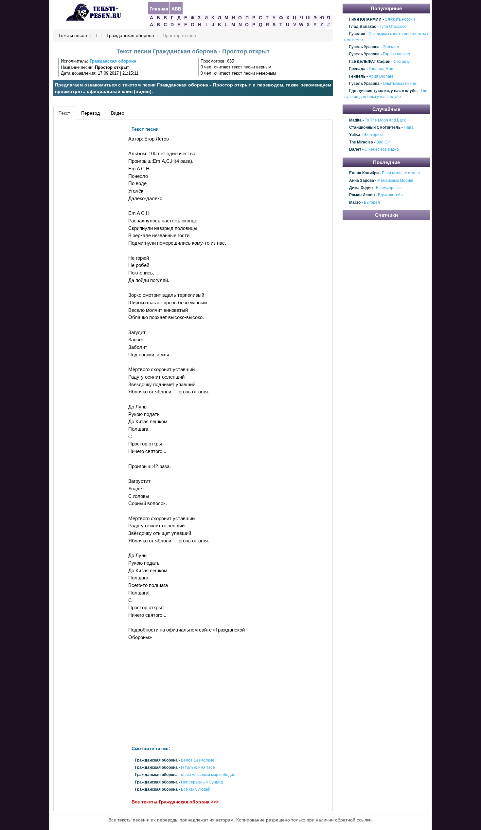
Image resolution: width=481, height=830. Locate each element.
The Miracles (361, 142)
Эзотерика (373, 135)
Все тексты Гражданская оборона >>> (175, 801)
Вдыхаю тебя (390, 195)
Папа (409, 127)
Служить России (400, 19)
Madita (355, 120)
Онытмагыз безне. (400, 83)
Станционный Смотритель (375, 127)
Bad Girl (383, 142)
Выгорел (372, 202)
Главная (159, 8)
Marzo (355, 202)
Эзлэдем (391, 47)
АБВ (176, 8)
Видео (117, 113)
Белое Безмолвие (197, 760)
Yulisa (354, 135)
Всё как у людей (195, 789)
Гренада (357, 68)
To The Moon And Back (385, 120)
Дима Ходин (361, 187)
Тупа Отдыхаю (393, 26)
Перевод (90, 113)
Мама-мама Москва (395, 180)
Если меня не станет (401, 173)
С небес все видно (382, 149)
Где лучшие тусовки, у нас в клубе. (383, 91)
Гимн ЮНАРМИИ (365, 19)
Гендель (357, 76)
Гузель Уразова (364, 47)
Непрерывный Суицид (202, 782)
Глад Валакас (362, 26)
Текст (64, 113)
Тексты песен (72, 35)
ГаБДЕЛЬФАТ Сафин (369, 61)
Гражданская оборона (130, 35)
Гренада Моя (381, 68)
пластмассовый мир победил (208, 775)
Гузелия (357, 34)
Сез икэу (402, 61)
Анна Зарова (361, 180)
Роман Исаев (362, 195)
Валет (355, 149)
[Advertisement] (85, 221)
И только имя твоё (198, 767)
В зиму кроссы (389, 187)
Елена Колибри (364, 173)
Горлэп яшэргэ (396, 54)
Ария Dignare (381, 76)
